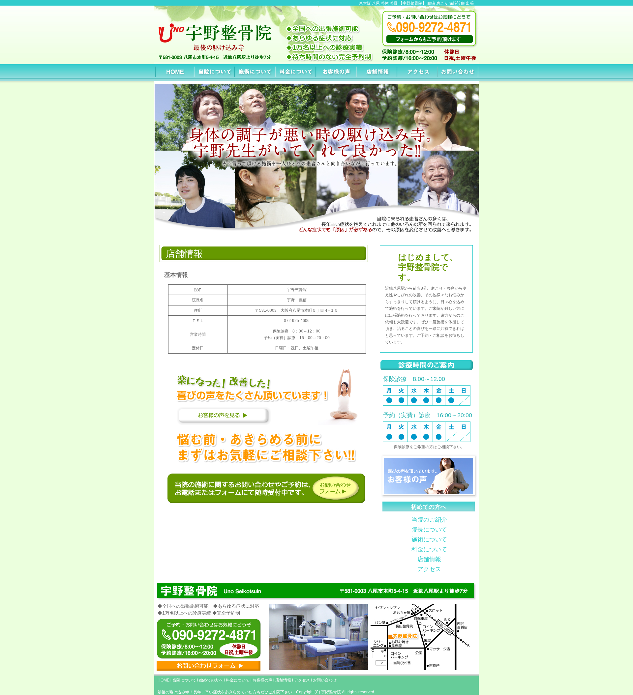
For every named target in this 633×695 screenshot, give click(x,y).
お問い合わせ (458, 72)
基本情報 (377, 72)
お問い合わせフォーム (208, 665)
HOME (174, 72)
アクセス (418, 72)
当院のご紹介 (429, 519)
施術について (255, 72)
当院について (215, 72)
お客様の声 (336, 72)
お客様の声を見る (270, 396)
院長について (429, 529)
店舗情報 (429, 559)
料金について (296, 72)
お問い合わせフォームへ (266, 488)
